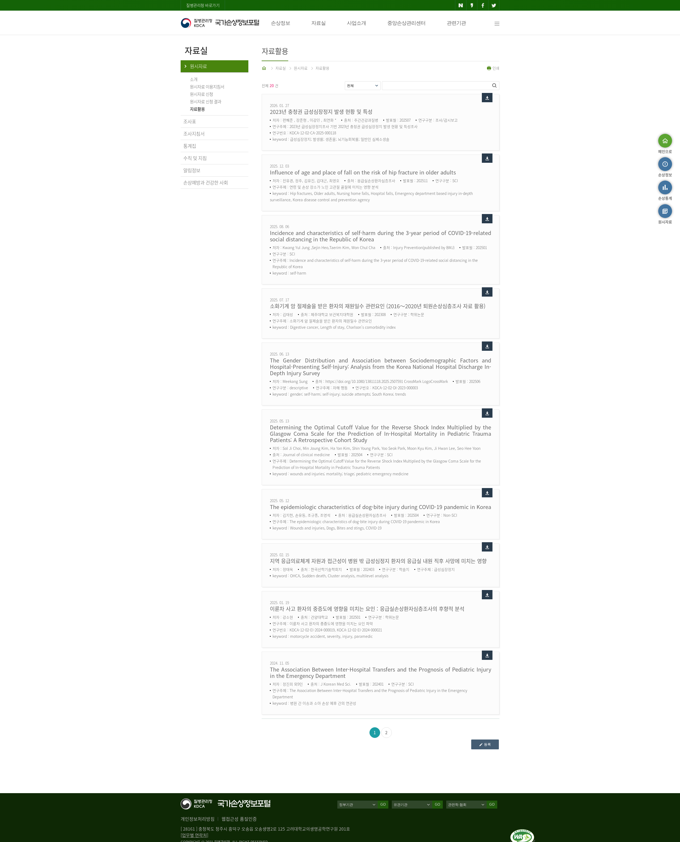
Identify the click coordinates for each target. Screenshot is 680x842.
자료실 (318, 23)
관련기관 (456, 23)
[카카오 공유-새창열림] (471, 5)
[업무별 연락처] (194, 835)
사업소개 (356, 23)
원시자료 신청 (201, 94)
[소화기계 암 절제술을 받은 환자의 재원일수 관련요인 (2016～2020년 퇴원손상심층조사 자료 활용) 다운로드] (487, 292)
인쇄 (495, 68)
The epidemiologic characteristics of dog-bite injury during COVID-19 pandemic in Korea (380, 507)
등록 (487, 744)
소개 (193, 79)
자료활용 (197, 109)
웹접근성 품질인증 (239, 818)
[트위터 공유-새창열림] (493, 5)
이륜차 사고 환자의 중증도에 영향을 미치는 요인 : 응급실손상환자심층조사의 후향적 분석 (367, 609)
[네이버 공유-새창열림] (460, 5)
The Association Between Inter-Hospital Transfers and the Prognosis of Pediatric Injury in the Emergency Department (380, 672)
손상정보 (280, 23)
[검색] (495, 85)
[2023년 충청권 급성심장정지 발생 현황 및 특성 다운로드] (487, 97)
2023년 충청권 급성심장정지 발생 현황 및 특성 (321, 112)
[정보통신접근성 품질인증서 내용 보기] (522, 832)
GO (383, 804)
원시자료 (198, 66)
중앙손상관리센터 (406, 23)
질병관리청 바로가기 (202, 5)
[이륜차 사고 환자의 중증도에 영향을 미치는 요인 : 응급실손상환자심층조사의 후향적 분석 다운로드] (487, 594)
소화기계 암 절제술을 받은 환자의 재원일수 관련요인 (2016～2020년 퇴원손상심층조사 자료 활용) (378, 306)
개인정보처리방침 (198, 818)
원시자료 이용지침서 (207, 86)
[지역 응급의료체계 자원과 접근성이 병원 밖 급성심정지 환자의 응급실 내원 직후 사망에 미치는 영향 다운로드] (487, 547)
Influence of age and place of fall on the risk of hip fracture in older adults (363, 172)
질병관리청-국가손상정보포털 (220, 23)
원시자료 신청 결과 (205, 101)
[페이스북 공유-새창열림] (482, 5)
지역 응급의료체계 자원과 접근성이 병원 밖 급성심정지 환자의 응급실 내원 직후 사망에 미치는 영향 (378, 561)
